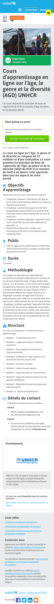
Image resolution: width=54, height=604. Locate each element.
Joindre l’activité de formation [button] (27, 138)
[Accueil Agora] (19, 19)
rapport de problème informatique (28, 547)
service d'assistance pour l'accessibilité (22, 572)
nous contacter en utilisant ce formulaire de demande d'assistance (27, 561)
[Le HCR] (27, 459)
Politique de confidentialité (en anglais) (23, 526)
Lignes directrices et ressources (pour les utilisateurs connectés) (23, 532)
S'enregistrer (45, 9)
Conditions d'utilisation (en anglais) (21, 522)
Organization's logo (26, 593)
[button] (20, 10)
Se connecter (31, 9)
